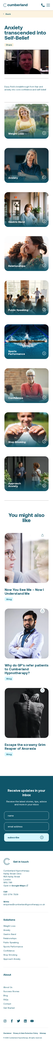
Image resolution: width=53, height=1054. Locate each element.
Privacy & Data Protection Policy (25, 1033)
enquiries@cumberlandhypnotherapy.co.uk (24, 902)
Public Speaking (11, 942)
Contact (7, 1004)
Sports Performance (13, 947)
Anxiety (6, 930)
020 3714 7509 (10, 892)
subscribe (13, 837)
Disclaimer (7, 1033)
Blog (5, 995)
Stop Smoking (10, 955)
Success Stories (11, 991)
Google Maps (18, 885)
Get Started (9, 1008)
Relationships (9, 938)
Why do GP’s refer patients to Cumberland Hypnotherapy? (26, 669)
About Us (7, 987)
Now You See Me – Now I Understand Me (24, 591)
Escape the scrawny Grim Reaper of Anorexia (25, 746)
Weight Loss (9, 926)
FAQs (5, 1000)
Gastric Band (9, 934)
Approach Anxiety (11, 959)
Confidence (8, 951)
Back (8, 14)
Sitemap (43, 1033)
